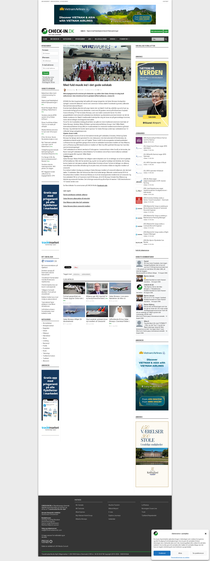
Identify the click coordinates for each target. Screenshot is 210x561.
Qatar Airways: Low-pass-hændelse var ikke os (119, 297)
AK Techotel (80, 508)
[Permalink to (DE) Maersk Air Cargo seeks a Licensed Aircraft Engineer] (139, 229)
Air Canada (79, 505)
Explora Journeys (115, 515)
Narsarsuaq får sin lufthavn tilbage (146, 273)
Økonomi (46, 361)
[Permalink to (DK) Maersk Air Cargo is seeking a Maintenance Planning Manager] (139, 221)
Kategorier (67, 39)
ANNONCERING (55, 1)
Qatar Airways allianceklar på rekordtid (76, 198)
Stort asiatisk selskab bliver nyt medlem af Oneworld (97, 320)
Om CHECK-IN (54, 39)
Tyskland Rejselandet (149, 515)
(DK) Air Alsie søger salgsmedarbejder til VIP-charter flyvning (155, 181)
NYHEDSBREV (64, 1)
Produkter (46, 348)
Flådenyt (46, 333)
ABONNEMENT (46, 1)
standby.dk (124, 39)
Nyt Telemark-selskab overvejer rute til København (49, 144)
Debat (45, 331)
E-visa (111, 512)
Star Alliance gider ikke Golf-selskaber (76, 202)
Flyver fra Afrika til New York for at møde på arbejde (50, 124)
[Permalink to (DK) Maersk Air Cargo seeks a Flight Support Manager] (139, 237)
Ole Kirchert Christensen (50, 514)
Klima (45, 338)
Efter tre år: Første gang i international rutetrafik (150, 316)
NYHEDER (80, 90)
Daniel (146, 261)
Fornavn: (45, 50)
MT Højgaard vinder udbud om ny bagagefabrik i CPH (48, 174)
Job (89, 39)
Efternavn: (46, 57)
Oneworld (76, 274)
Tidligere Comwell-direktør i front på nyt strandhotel (49, 292)
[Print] (98, 90)
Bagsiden (46, 328)
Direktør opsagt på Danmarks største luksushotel (48, 272)
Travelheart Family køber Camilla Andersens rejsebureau (50, 280)
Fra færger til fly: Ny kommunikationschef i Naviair (49, 159)
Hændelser (46, 336)
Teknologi (46, 353)
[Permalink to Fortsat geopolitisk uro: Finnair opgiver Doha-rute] (74, 293)
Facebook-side (102, 185)
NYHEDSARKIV (80, 39)
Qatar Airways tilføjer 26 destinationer (72, 320)
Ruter (45, 351)
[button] (206, 534)
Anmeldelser (47, 323)
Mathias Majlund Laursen (50, 525)
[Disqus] (97, 236)
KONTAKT (165, 1)
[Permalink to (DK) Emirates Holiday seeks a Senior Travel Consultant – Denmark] (139, 203)
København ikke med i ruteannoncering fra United (49, 95)
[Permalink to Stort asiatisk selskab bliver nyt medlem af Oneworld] (97, 316)
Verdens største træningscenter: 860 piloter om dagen (48, 166)
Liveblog (46, 341)
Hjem (45, 39)
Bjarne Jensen (149, 276)
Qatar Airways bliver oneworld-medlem (76, 206)
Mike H (146, 321)
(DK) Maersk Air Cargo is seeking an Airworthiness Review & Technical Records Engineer (156, 208)
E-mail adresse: (48, 65)
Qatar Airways (86, 274)
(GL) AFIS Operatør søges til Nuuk (155, 162)
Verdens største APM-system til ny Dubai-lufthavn (49, 117)
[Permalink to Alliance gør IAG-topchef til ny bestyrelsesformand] (97, 293)
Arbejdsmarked (48, 326)
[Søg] (165, 39)
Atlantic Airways (81, 519)
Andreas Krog (71, 90)
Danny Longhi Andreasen (50, 523)
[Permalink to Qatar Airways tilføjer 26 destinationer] (74, 316)
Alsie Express (80, 512)
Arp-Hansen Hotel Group (84, 515)
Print (100, 90)
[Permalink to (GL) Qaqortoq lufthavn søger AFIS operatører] (139, 151)
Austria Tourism (114, 505)
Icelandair (112, 519)
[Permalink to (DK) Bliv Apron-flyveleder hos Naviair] (139, 245)
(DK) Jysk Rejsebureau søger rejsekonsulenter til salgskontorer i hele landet (155, 190)
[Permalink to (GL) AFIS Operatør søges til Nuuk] (139, 168)
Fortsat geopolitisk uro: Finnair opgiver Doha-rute (72, 297)
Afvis (180, 553)
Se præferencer (198, 553)
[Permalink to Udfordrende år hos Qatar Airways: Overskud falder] (120, 316)
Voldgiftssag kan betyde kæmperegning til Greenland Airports (50, 152)
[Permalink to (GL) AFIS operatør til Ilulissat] (139, 176)
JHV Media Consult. (61, 546)
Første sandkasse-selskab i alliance (75, 195)
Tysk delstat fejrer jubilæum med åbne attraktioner (48, 304)
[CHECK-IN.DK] (58, 33)
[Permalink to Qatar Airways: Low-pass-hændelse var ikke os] (120, 293)
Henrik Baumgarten (48, 521)
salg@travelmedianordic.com (52, 530)
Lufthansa (145, 505)
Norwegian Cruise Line (149, 508)
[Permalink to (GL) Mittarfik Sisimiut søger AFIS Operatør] (139, 159)
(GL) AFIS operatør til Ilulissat (153, 171)
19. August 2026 (162, 273)
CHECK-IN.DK (149, 285)
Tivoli (143, 512)
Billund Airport (113, 508)
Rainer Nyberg (149, 304)
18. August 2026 (155, 282)
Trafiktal (46, 358)
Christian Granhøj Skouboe (51, 520)
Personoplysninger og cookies (180, 557)
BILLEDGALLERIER (101, 39)
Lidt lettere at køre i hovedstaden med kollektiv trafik (48, 311)
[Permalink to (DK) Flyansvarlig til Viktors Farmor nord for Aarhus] (139, 143)
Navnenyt (46, 343)
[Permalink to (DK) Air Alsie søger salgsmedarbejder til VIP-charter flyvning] (139, 184)
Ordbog (112, 39)
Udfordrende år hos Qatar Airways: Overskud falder (118, 320)
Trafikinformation (49, 356)
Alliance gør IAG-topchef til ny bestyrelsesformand (96, 297)
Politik (45, 346)
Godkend (162, 553)
